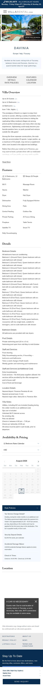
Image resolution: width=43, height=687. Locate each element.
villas (10, 663)
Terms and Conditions (27, 645)
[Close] (35, 601)
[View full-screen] (33, 37)
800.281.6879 (11, 2)
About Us (26, 636)
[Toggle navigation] (5, 11)
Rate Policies (12, 83)
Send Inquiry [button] (21, 681)
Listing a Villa (9, 644)
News (24, 640)
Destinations (8, 636)
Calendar (31, 80)
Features (31, 77)
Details (11, 80)
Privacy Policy (9, 640)
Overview (12, 77)
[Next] (39, 28)
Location (31, 83)
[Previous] (3, 28)
